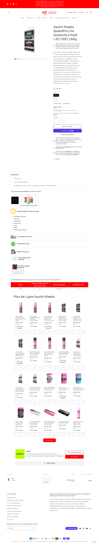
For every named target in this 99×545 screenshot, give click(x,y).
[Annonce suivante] (66, 4)
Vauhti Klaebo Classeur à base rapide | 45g (19, 423)
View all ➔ (26, 251)
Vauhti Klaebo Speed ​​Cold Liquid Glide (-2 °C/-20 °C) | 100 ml (64, 353)
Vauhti (28, 451)
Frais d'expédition (57, 110)
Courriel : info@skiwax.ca (13, 503)
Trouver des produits (12, 516)
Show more (60, 456)
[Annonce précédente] (33, 4)
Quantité (55, 117)
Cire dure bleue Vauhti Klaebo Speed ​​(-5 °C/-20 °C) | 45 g (78, 389)
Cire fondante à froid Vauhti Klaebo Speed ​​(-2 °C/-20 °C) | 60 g (35, 389)
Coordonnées (73, 541)
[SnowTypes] (15, 200)
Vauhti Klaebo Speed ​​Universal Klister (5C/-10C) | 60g (35, 423)
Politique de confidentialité (41, 541)
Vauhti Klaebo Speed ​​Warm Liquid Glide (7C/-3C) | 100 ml (35, 353)
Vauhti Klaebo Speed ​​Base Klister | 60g (64, 422)
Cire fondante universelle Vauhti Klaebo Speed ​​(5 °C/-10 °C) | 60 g (19, 389)
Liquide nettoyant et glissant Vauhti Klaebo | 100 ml (78, 423)
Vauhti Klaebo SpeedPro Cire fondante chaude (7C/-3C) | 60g (63, 318)
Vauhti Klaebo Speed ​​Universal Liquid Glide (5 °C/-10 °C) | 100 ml (49, 354)
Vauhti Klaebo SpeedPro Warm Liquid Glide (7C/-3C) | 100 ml (20, 318)
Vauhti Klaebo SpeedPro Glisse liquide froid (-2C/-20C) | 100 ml (49, 318)
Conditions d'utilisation (13, 514)
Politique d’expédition (64, 541)
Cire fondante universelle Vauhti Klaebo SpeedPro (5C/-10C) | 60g (19, 354)
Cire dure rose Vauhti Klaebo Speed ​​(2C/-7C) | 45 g (64, 389)
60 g (56, 95)
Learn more (18, 272)
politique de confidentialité (14, 511)
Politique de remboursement (64, 147)
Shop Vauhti (74, 456)
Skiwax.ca (17, 541)
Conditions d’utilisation (53, 541)
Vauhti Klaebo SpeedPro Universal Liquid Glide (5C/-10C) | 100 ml (35, 318)
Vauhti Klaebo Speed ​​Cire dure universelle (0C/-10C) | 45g (49, 389)
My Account (10, 519)
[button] (8, 12)
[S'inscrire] (33, 528)
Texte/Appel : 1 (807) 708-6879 (15, 500)
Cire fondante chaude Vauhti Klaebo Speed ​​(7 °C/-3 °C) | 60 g (77, 354)
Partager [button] (57, 159)
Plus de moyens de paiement (67, 134)
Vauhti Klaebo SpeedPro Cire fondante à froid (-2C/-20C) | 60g (77, 318)
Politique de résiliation (83, 541)
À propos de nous (11, 497)
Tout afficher (49, 440)
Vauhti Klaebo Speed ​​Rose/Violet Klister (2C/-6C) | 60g (49, 423)
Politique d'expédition (72, 154)
